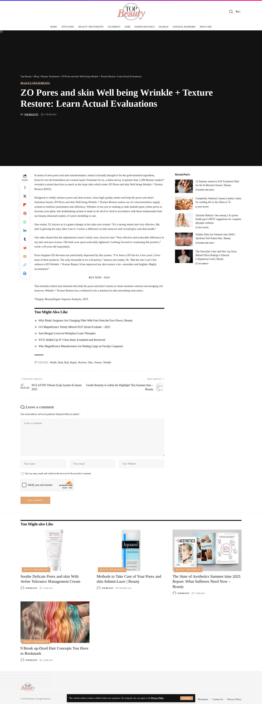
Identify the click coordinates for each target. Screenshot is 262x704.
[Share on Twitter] (24, 196)
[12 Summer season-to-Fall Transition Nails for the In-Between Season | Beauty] (184, 186)
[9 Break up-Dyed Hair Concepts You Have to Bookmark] (54, 622)
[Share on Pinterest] (24, 213)
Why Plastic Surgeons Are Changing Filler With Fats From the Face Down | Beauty (85, 320)
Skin (90, 362)
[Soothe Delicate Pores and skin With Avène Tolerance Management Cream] (54, 550)
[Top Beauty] (131, 12)
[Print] (24, 273)
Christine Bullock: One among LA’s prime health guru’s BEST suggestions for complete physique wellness (218, 219)
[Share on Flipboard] (24, 205)
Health (53, 362)
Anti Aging (203, 207)
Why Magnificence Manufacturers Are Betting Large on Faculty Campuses (80, 346)
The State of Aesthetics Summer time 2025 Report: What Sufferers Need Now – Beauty (206, 581)
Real (66, 362)
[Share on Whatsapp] (24, 222)
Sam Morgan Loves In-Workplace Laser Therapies (67, 333)
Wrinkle (107, 362)
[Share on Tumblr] (24, 239)
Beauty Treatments (35, 83)
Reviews (82, 362)
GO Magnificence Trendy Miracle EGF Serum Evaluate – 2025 (74, 326)
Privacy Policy (157, 698)
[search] (231, 12)
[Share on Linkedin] (24, 230)
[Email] (24, 256)
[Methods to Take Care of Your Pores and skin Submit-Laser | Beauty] (131, 550)
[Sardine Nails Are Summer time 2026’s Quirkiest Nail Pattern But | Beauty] (184, 239)
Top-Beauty (31, 114)
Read (60, 362)
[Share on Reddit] (24, 248)
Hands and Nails (206, 190)
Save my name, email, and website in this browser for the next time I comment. (58, 473)
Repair (73, 362)
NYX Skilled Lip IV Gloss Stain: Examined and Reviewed (71, 339)
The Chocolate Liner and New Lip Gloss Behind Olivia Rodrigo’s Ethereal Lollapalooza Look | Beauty (216, 255)
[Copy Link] (24, 265)
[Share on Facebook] (24, 188)
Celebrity (203, 264)
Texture (98, 362)
